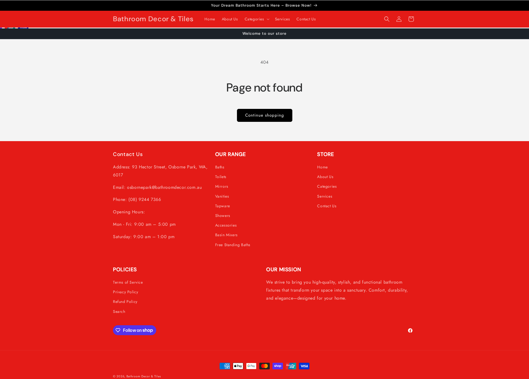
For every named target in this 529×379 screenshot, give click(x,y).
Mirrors (221, 186)
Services (324, 196)
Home (322, 167)
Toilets (220, 176)
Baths (220, 167)
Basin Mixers (226, 235)
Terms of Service (128, 282)
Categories (327, 186)
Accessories (226, 225)
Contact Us (326, 206)
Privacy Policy (125, 292)
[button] (256, 19)
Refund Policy (125, 301)
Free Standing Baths (232, 244)
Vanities (222, 196)
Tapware (222, 206)
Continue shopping (264, 115)
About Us (325, 176)
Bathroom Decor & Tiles (143, 376)
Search (119, 311)
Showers (222, 215)
